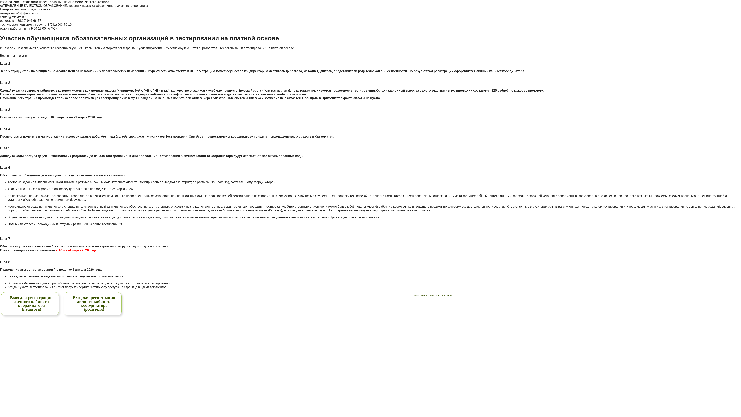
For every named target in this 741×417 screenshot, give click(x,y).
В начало (6, 48)
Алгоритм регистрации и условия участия (133, 48)
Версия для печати (13, 55)
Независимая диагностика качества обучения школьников (58, 48)
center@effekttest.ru (13, 17)
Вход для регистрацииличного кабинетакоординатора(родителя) (94, 303)
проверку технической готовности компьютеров (370, 195)
